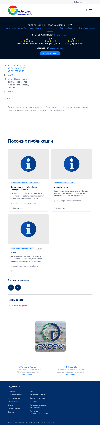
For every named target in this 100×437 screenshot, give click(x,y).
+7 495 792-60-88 (16, 65)
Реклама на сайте (37, 394)
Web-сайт (12, 91)
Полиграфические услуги (64, 183)
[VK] (11, 288)
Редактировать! (61, 35)
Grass (13, 252)
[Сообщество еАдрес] (23, 10)
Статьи (11, 405)
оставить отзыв (56, 48)
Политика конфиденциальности (39, 412)
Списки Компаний (15, 394)
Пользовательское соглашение (38, 406)
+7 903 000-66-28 (16, 68)
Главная (11, 391)
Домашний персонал (68, 28)
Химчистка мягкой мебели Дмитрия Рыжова (23, 188)
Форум (11, 412)
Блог (32, 391)
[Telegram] (18, 288)
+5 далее (80, 183)
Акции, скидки (14, 408)
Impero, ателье (61, 187)
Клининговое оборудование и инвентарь (41, 28)
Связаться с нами (37, 398)
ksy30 (10, 75)
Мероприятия (14, 398)
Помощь (33, 401)
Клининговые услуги (13, 28)
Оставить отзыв (50, 53)
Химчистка (83, 28)
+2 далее (39, 248)
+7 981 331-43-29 (16, 71)
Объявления (13, 401)
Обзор (7, 98)
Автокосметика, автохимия (22, 248)
